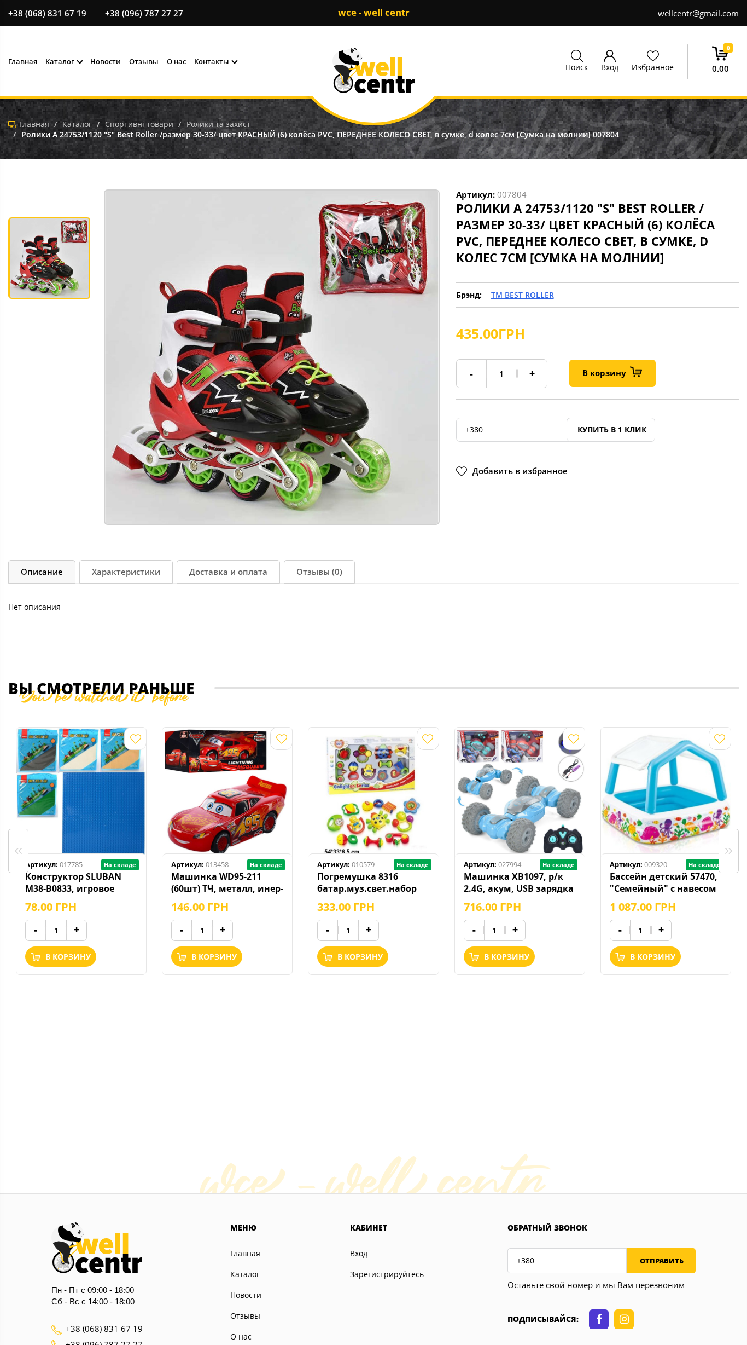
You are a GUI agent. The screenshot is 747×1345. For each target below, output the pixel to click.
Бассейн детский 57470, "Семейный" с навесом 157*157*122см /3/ (663, 882)
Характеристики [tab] (126, 571)
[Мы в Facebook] (599, 1319)
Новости (245, 1295)
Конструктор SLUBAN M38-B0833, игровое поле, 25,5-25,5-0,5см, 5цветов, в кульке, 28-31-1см (81, 882)
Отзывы (245, 1316)
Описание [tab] (42, 571)
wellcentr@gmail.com (698, 13)
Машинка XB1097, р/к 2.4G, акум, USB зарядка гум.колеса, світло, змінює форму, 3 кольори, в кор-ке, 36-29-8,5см (519, 882)
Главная (245, 1253)
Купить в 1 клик (610, 429)
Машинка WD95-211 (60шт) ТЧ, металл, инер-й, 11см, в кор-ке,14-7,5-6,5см (227, 882)
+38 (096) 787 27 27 (144, 13)
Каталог (245, 1274)
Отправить (661, 1261)
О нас (241, 1336)
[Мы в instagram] (624, 1319)
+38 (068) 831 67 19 (47, 13)
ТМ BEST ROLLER (522, 295)
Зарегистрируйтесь (387, 1274)
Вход (358, 1253)
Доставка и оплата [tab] (228, 571)
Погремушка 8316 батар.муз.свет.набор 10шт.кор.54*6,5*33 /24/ (370, 882)
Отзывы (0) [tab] (319, 571)
